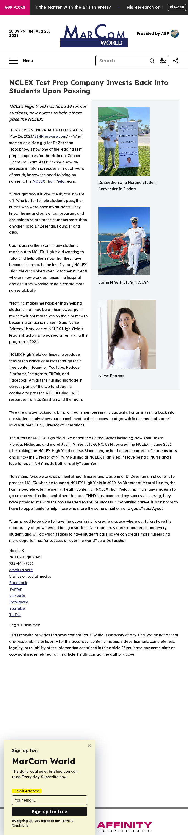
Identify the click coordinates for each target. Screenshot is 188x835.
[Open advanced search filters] (163, 60)
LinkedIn (17, 595)
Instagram (18, 602)
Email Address (26, 791)
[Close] (89, 746)
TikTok (15, 615)
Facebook (18, 582)
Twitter (15, 589)
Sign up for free (49, 811)
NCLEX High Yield (49, 181)
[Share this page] (175, 60)
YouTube (17, 608)
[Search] (152, 60)
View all (177, 7)
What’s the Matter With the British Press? (67, 7)
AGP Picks (15, 7)
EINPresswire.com (50, 136)
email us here (21, 570)
